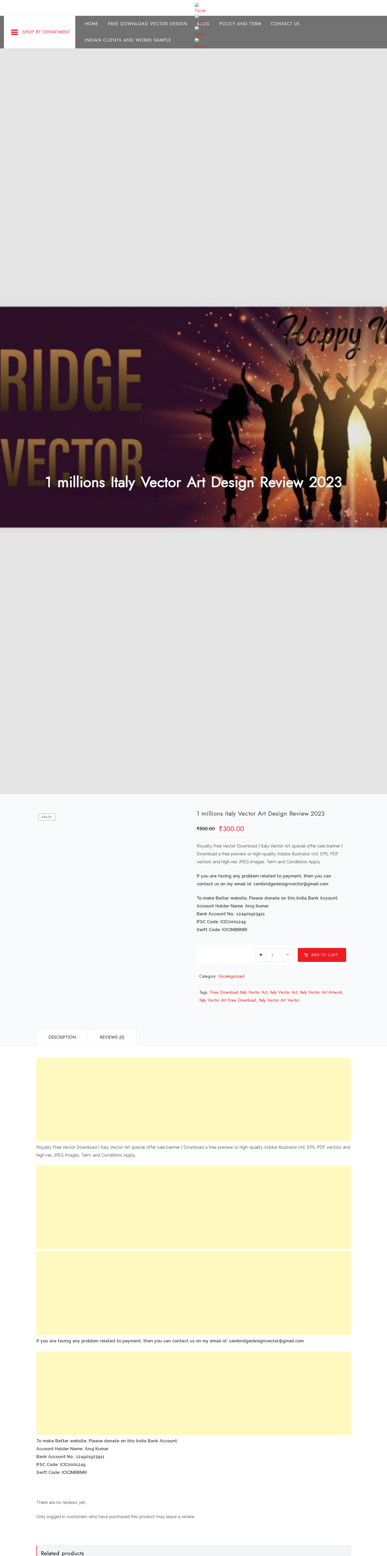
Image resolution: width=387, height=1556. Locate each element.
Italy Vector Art (283, 992)
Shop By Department (46, 32)
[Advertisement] (193, 1099)
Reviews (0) (112, 1037)
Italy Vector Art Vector (279, 1000)
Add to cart (324, 954)
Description (62, 1037)
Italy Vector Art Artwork (321, 992)
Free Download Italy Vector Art (238, 992)
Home (91, 24)
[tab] (62, 1037)
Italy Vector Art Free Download (227, 1000)
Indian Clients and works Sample (128, 40)
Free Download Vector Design (147, 24)
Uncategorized (231, 976)
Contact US (285, 24)
